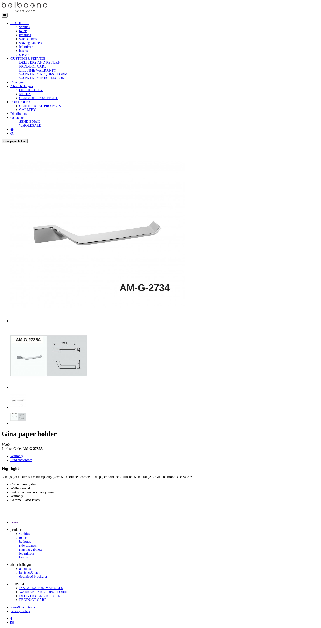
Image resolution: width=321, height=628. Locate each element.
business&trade (29, 572)
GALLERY (27, 110)
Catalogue (17, 82)
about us (25, 568)
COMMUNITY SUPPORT (38, 98)
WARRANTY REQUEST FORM (43, 74)
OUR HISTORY (31, 90)
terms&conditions (22, 607)
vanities (24, 27)
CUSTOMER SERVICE (27, 58)
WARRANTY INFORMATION (42, 78)
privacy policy (20, 611)
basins (23, 50)
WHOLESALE (30, 125)
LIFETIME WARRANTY (37, 70)
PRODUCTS (19, 23)
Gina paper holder (14, 141)
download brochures (33, 576)
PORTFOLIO (20, 102)
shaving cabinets (30, 43)
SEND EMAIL (30, 121)
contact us (17, 117)
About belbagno (21, 86)
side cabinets (28, 39)
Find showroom (21, 460)
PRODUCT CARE (33, 66)
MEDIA (25, 94)
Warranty (16, 456)
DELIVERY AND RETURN (39, 62)
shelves (24, 54)
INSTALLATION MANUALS (41, 588)
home (14, 522)
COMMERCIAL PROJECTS (40, 106)
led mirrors (26, 47)
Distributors (18, 113)
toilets (23, 31)
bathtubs (25, 35)
